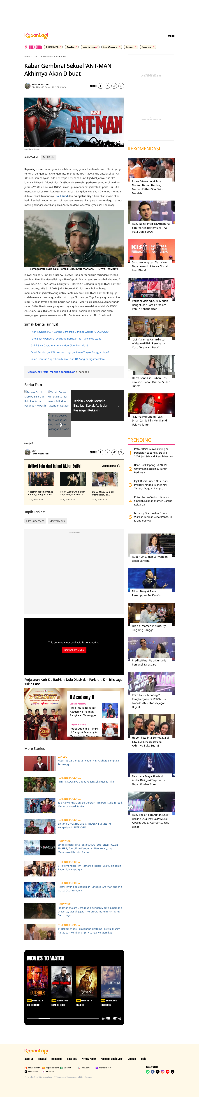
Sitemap (132, 1059)
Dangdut (63, 757)
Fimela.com (33, 1071)
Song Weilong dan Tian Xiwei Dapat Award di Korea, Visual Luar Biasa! (150, 266)
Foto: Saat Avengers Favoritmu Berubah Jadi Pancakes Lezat (66, 338)
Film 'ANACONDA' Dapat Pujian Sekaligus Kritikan (86, 781)
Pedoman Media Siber (112, 1059)
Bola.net (67, 1068)
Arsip (143, 1059)
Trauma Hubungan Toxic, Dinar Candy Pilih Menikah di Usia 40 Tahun (149, 420)
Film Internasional (69, 778)
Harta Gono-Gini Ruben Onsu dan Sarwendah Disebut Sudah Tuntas (151, 382)
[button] (114, 86)
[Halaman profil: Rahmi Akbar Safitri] (27, 86)
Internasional (47, 56)
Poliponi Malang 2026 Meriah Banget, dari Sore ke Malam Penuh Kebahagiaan (150, 305)
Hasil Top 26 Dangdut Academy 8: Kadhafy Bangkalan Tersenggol (83, 711)
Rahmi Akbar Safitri (40, 84)
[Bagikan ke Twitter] (107, 86)
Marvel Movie (57, 521)
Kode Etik (72, 1059)
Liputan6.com (34, 1068)
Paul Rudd (61, 56)
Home (27, 56)
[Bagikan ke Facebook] (100, 86)
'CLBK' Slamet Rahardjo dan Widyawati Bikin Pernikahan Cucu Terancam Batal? (149, 343)
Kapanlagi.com (52, 1068)
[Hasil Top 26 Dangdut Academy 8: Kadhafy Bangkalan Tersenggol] (110, 710)
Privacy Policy (89, 1059)
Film (35, 56)
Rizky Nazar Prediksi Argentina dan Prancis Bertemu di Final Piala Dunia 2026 (151, 227)
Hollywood (65, 841)
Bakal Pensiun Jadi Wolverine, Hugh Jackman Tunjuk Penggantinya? (70, 352)
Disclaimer (56, 1059)
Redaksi (42, 1059)
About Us (29, 1059)
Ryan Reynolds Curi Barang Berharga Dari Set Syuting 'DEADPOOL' (70, 331)
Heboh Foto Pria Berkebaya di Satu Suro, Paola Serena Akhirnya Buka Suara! (150, 741)
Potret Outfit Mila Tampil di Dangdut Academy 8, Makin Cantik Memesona (84, 732)
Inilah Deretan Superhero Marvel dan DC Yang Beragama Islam (68, 359)
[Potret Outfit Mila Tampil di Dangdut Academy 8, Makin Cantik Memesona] (110, 731)
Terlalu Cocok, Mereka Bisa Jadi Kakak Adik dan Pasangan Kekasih (90, 405)
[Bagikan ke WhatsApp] (121, 86)
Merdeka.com (105, 1068)
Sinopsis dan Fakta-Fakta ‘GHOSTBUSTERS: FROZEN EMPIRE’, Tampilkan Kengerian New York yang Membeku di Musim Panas (88, 848)
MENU (171, 36)
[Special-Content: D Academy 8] (44, 714)
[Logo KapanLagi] (36, 36)
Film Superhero (35, 521)
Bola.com (85, 1068)
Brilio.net (50, 1071)
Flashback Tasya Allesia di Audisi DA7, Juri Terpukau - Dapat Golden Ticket (148, 780)
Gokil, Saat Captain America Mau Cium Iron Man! (59, 345)
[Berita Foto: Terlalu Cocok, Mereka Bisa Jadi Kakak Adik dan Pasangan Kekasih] (118, 405)
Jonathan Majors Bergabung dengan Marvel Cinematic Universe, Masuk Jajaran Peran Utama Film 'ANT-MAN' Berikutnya (90, 911)
